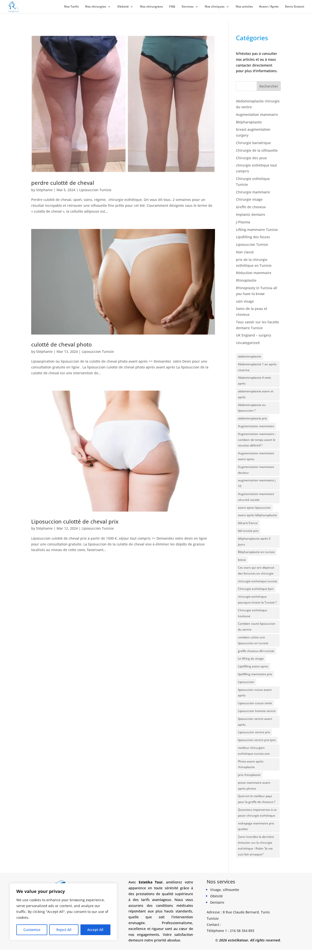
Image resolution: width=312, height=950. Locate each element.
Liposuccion (246, 682)
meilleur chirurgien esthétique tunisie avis (254, 751)
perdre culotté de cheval (62, 182)
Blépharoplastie (249, 122)
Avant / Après (269, 7)
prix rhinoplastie (249, 775)
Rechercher (268, 86)
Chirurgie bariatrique (253, 142)
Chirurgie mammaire (253, 192)
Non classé (245, 252)
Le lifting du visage (251, 658)
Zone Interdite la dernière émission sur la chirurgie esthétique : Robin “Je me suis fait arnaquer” (256, 845)
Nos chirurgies (95, 7)
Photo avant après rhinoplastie (250, 764)
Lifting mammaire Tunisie (257, 229)
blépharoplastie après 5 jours (254, 541)
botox (242, 560)
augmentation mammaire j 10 (256, 483)
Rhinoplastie (246, 280)
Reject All (63, 929)
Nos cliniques (214, 7)
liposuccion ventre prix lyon (257, 740)
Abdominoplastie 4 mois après (254, 381)
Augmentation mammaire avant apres (256, 456)
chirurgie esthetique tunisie (257, 581)
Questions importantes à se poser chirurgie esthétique (257, 813)
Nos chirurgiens (151, 7)
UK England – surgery (253, 335)
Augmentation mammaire (257, 114)
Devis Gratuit (294, 7)
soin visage (245, 301)
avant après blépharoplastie (257, 515)
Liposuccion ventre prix (254, 732)
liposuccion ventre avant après (255, 722)
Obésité (123, 7)
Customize (31, 929)
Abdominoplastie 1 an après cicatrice (257, 367)
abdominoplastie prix (252, 418)
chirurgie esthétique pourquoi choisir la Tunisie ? (257, 599)
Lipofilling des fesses (253, 237)
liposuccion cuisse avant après (255, 693)
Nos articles (244, 7)
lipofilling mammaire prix (255, 674)
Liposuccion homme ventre (257, 711)
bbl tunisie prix (248, 531)
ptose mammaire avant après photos (254, 786)
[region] (63, 911)
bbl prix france (248, 523)
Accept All (95, 929)
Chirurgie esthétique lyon (256, 589)
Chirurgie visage (249, 199)
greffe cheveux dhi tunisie (256, 651)
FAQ (172, 7)
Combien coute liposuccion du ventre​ (256, 627)
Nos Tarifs (71, 7)
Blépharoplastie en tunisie (256, 552)
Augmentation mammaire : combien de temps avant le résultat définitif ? (257, 440)
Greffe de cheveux (251, 207)
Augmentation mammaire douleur (256, 470)
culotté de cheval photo (61, 344)
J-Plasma (243, 222)
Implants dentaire (250, 214)
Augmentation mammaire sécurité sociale (256, 497)
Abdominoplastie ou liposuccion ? (252, 408)
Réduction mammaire (253, 272)
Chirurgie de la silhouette (257, 150)
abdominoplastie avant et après (255, 394)
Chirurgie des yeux (251, 158)
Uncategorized (248, 342)
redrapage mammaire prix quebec (256, 826)
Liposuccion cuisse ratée (255, 703)
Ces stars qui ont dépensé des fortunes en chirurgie (256, 570)
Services (188, 7)
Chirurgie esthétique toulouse (252, 613)
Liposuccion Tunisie (95, 190)
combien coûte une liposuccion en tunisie (253, 640)
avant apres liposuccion (254, 507)
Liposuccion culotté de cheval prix (74, 521)
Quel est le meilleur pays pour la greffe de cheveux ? (256, 799)
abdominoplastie (249, 356)
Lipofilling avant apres (253, 666)
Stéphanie (44, 190)
